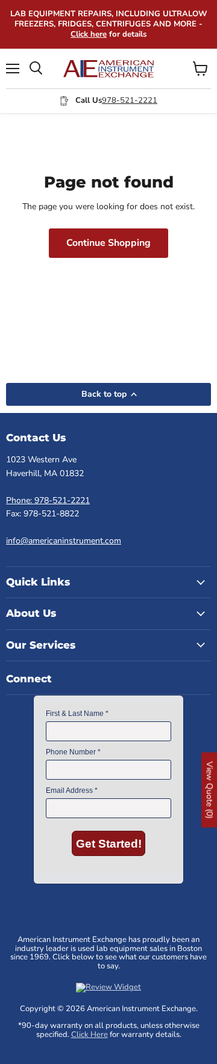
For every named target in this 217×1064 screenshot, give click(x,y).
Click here (89, 34)
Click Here (89, 1034)
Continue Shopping (108, 242)
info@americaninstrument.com (63, 540)
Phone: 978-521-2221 (48, 500)
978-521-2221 (129, 100)
